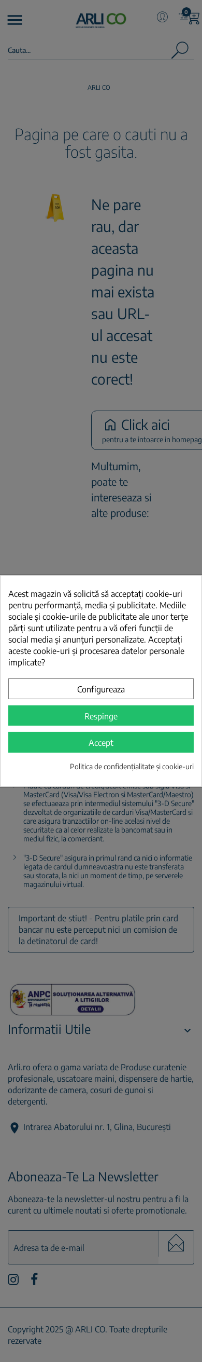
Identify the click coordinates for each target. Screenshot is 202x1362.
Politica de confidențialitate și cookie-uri (132, 766)
